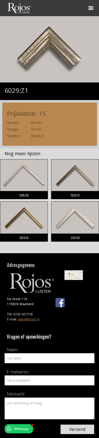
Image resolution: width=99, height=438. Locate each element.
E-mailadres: (18, 371)
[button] (91, 8)
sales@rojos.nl (28, 319)
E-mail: (12, 319)
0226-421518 (23, 314)
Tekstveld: (16, 394)
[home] (18, 7)
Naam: (12, 349)
